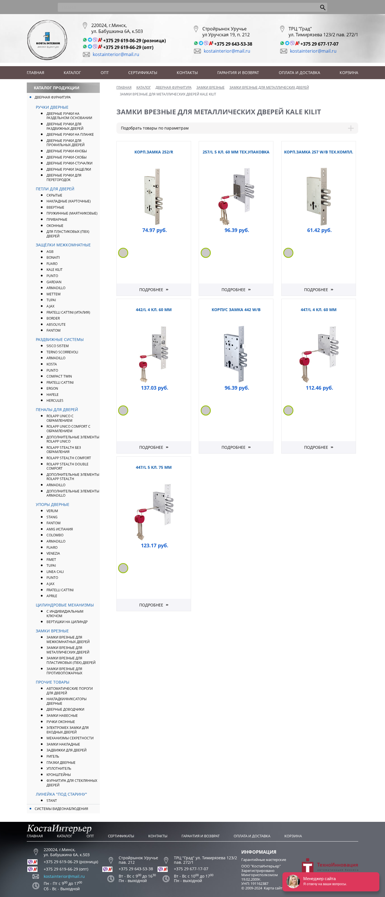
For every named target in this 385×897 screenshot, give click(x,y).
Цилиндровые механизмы (65, 605)
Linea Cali (55, 571)
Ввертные (55, 207)
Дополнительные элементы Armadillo (73, 493)
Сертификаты (142, 72)
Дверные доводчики (65, 709)
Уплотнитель (59, 768)
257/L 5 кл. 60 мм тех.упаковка (236, 152)
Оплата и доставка (299, 72)
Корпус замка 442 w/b (236, 309)
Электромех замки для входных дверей (68, 730)
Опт (105, 72)
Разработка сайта (344, 878)
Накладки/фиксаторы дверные (67, 701)
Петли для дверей (55, 188)
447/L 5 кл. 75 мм (154, 467)
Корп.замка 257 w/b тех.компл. (318, 152)
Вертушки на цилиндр (67, 621)
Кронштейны (59, 774)
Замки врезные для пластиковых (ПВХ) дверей (71, 660)
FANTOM (54, 330)
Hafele (53, 394)
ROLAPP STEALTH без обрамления (64, 449)
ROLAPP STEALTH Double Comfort (67, 466)
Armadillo (56, 358)
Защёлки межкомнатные (63, 244)
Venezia (53, 553)
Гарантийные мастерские (263, 859)
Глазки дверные (61, 762)
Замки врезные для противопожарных (64, 671)
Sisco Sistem (58, 345)
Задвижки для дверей (67, 750)
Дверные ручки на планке (70, 134)
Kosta (52, 364)
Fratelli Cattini (60, 382)
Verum (52, 510)
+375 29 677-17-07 (319, 44)
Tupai (51, 300)
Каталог (72, 72)
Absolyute (56, 324)
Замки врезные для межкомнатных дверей (68, 639)
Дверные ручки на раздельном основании (69, 116)
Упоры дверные (52, 504)
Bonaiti (53, 257)
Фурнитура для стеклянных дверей (72, 782)
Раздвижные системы (60, 339)
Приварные (57, 219)
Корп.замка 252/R (153, 152)
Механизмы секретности (70, 738)
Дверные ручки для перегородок (64, 177)
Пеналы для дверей (57, 409)
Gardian (54, 282)
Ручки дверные (52, 107)
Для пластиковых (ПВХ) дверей (68, 233)
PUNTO (52, 275)
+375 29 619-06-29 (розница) (134, 40)
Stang (52, 517)
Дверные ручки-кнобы (67, 151)
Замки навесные (62, 715)
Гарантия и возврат (238, 72)
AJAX (50, 306)
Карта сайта (274, 888)
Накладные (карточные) (69, 201)
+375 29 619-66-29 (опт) (128, 47)
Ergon (52, 388)
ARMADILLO (56, 287)
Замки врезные (52, 630)
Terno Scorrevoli (62, 352)
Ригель (53, 756)
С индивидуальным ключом (65, 613)
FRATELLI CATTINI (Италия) (68, 312)
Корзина (349, 72)
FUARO (52, 263)
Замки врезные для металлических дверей (68, 650)
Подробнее (151, 289)
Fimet (51, 559)
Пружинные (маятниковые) (72, 213)
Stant (52, 800)
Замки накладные (63, 744)
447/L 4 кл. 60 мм (319, 309)
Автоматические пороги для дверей (70, 690)
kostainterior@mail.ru (116, 54)
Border (53, 318)
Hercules (55, 400)
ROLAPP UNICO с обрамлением (60, 418)
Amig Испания (60, 529)
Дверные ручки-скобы (67, 157)
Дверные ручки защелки (69, 169)
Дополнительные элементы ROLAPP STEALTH (73, 476)
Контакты (187, 72)
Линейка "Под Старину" (61, 794)
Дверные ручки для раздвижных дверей (65, 126)
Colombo (55, 535)
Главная (35, 72)
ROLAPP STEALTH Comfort (69, 458)
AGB (50, 251)
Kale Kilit (55, 269)
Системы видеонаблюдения (61, 808)
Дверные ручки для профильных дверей (66, 143)
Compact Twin (59, 376)
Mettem (54, 294)
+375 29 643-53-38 (233, 44)
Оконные (55, 225)
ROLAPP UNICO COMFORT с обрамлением (68, 428)
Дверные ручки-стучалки (69, 163)
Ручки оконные (61, 721)
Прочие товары (52, 682)
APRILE (52, 595)
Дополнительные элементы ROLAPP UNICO (73, 439)
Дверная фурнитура (53, 97)
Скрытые (54, 195)
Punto (52, 370)
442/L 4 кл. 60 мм (154, 309)
